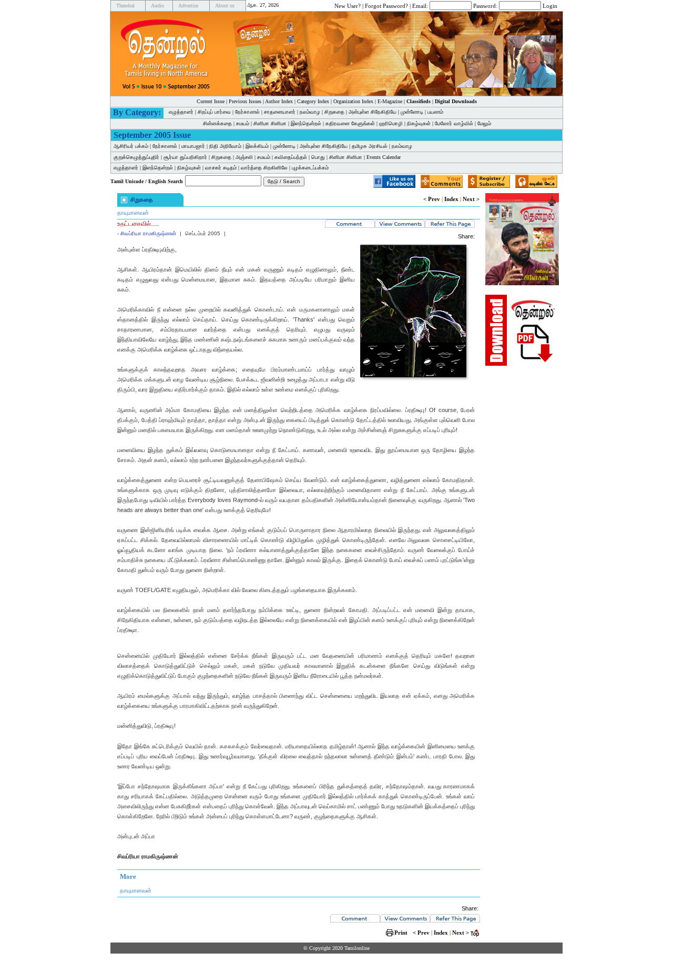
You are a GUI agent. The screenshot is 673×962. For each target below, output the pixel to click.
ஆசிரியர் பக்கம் (131, 146)
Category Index (313, 101)
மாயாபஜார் (193, 146)
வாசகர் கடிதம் (221, 168)
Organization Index (353, 101)
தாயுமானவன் (133, 212)
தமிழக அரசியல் (370, 146)
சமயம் (242, 123)
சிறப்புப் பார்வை (214, 112)
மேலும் (484, 123)
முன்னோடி (412, 112)
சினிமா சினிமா (270, 123)
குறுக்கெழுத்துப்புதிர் (136, 157)
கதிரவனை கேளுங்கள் (350, 123)
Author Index (279, 101)
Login (550, 5)
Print (400, 932)
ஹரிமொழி (391, 123)
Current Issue (211, 101)
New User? (347, 5)
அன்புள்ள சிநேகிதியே (372, 112)
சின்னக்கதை (217, 123)
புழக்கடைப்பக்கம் (310, 168)
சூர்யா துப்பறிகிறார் (185, 157)
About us (224, 5)
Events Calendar (383, 157)
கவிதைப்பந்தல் (290, 157)
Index (451, 199)
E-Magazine (390, 101)
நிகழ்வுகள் (419, 123)
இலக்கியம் (257, 146)
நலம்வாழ (310, 112)
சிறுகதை (334, 112)
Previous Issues (245, 101)
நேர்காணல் (247, 112)
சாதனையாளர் (279, 112)
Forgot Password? (386, 5)
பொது (318, 157)
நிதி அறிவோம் (225, 146)
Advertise (188, 5)
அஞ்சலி (244, 157)
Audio (157, 5)
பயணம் (435, 112)
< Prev (431, 199)
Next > (471, 199)
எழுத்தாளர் (181, 112)
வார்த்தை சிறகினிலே (264, 168)
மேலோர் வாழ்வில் (454, 123)
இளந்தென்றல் (306, 123)
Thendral (125, 5)
